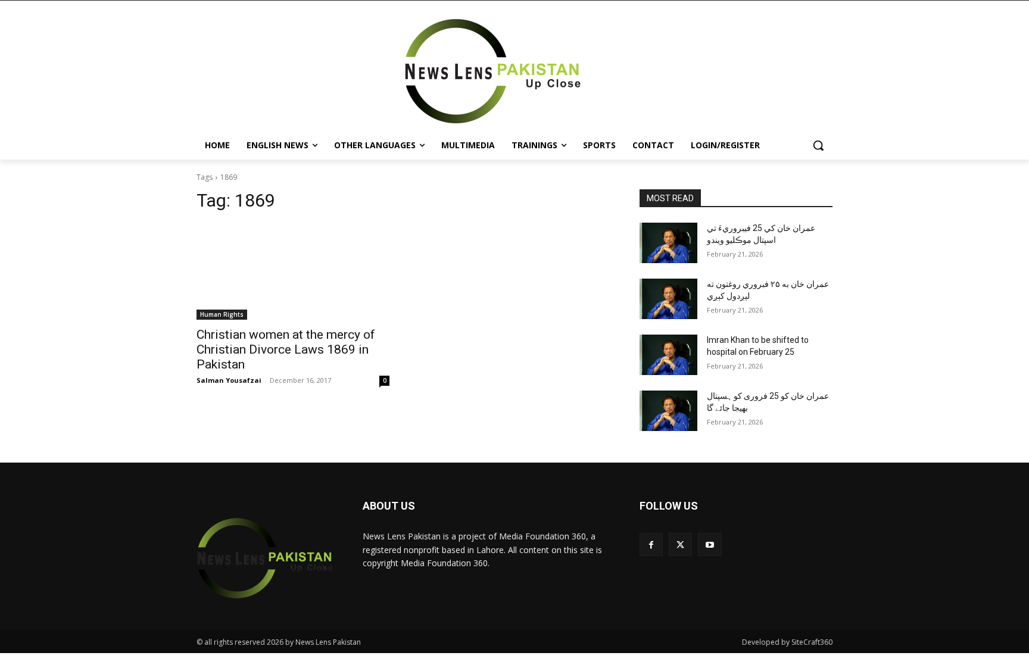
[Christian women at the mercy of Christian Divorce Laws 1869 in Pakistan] (293, 271)
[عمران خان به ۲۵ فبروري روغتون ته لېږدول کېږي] (668, 299)
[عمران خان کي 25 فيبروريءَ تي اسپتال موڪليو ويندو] (668, 243)
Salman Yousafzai (229, 380)
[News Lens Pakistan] (493, 71)
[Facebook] (651, 544)
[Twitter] (680, 544)
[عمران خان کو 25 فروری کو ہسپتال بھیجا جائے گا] (668, 411)
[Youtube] (709, 544)
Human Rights (222, 314)
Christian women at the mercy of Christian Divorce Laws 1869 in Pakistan (286, 349)
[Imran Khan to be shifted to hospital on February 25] (668, 355)
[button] (818, 145)
